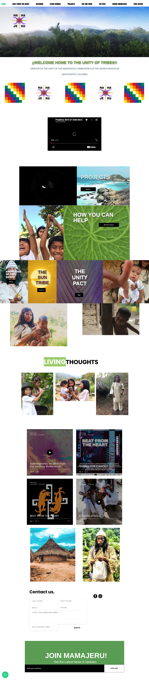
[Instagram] (100, 596)
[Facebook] (95, 596)
